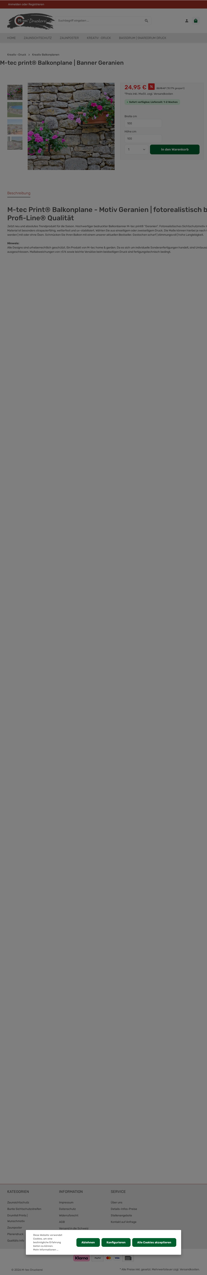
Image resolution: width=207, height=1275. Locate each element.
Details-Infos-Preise (124, 1209)
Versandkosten (189, 1269)
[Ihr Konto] (187, 21)
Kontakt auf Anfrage (123, 1222)
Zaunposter (14, 1227)
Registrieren (36, 4)
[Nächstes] (110, 163)
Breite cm (131, 116)
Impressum (66, 1202)
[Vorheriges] (100, 163)
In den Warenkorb (175, 149)
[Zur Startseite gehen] (31, 20)
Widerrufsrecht (68, 1215)
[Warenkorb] (196, 21)
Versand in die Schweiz (74, 1228)
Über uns (116, 1202)
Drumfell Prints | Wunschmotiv (17, 1218)
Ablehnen (88, 1242)
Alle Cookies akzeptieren (154, 1242)
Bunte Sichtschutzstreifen (24, 1209)
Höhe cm (130, 131)
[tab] (18, 193)
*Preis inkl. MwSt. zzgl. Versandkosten (149, 94)
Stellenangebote (121, 1215)
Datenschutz (67, 1209)
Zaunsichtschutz (18, 1202)
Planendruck (15, 1234)
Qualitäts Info (15, 1240)
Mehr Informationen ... (45, 1249)
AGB (62, 1222)
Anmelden (14, 4)
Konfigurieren (116, 1242)
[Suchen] (146, 20)
